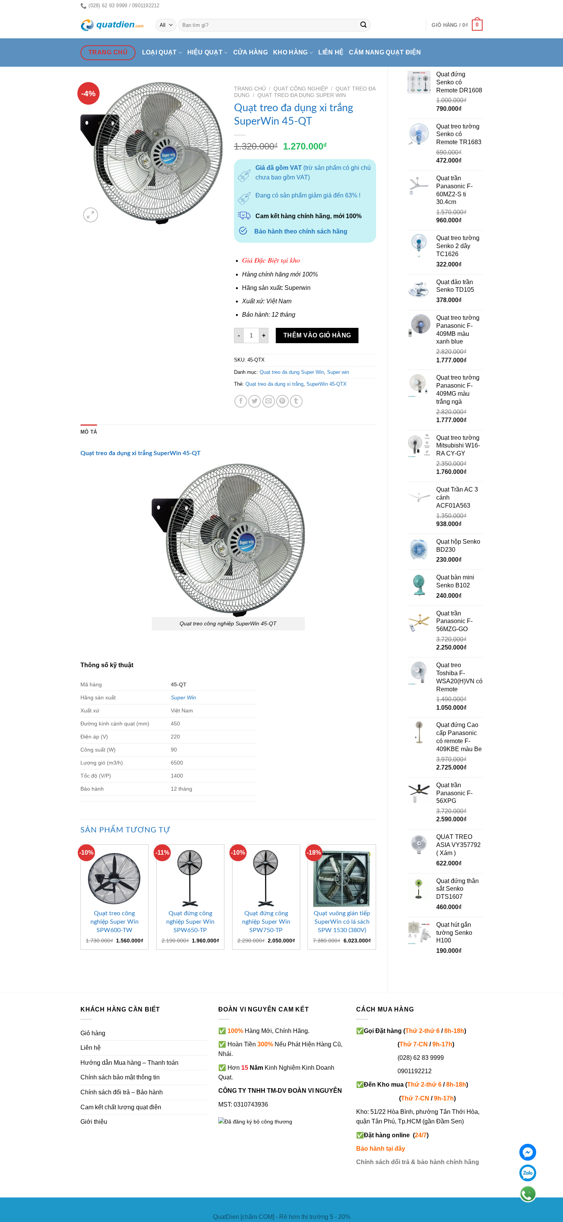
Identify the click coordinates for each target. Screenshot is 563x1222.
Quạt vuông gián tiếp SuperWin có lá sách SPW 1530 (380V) (342, 921)
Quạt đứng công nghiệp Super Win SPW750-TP (266, 921)
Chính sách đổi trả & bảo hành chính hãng (417, 1162)
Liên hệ (331, 52)
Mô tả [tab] (88, 432)
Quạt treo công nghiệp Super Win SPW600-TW (114, 921)
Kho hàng (290, 52)
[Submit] (363, 25)
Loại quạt (159, 52)
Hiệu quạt (205, 52)
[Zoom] (90, 214)
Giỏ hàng (92, 1033)
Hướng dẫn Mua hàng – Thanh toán (129, 1062)
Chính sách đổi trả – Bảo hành (121, 1092)
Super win (338, 372)
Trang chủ (250, 89)
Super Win (183, 697)
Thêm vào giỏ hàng (317, 335)
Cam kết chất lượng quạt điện (120, 1107)
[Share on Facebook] (240, 401)
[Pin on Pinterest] (282, 401)
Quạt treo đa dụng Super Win (301, 95)
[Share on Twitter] (254, 401)
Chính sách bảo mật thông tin (120, 1077)
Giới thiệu (93, 1121)
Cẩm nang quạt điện (385, 52)
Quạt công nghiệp (300, 89)
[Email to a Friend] (268, 401)
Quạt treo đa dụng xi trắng (274, 384)
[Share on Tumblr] (296, 401)
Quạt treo (93, 453)
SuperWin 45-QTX (326, 384)
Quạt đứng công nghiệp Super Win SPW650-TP (190, 921)
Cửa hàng (250, 52)
